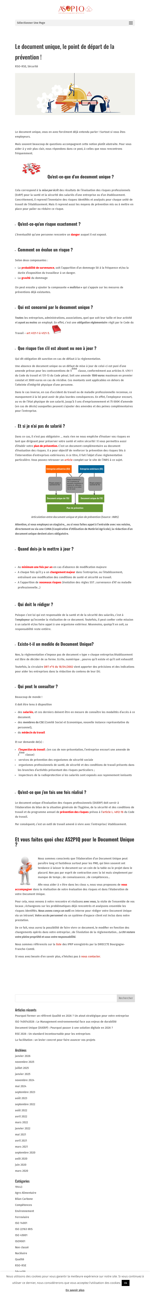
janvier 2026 (22, 1056)
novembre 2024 (24, 1080)
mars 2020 (21, 1171)
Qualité (19, 1259)
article (68, 460)
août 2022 (21, 1110)
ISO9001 (20, 1241)
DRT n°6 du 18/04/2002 (58, 667)
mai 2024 (20, 1086)
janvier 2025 (22, 1074)
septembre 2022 (25, 1104)
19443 (18, 1187)
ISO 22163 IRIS (24, 1229)
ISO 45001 (21, 1235)
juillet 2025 (22, 1068)
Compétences (23, 1205)
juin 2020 (20, 1164)
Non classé (22, 1247)
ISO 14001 (21, 1223)
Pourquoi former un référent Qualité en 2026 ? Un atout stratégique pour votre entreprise (72, 1015)
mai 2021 (20, 1134)
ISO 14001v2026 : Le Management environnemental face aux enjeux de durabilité (66, 1021)
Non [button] (134, 1283)
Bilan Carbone (24, 1199)
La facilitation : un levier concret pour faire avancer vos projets (55, 1040)
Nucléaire (21, 1253)
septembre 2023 (25, 1092)
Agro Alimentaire (25, 1193)
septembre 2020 (25, 1152)
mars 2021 (21, 1146)
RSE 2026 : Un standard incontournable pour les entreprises (52, 1034)
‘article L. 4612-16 (112, 812)
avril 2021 (21, 1140)
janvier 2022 (22, 1128)
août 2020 (21, 1158)
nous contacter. (91, 956)
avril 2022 (21, 1116)
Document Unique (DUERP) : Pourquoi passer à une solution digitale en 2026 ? (64, 1027)
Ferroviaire (22, 1217)
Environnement (24, 1211)
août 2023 (21, 1098)
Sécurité (33, 66)
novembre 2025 (24, 1062)
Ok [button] (125, 1282)
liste (59, 944)
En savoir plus (75, 1290)
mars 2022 (21, 1122)
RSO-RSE (20, 66)
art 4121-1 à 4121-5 (37, 333)
